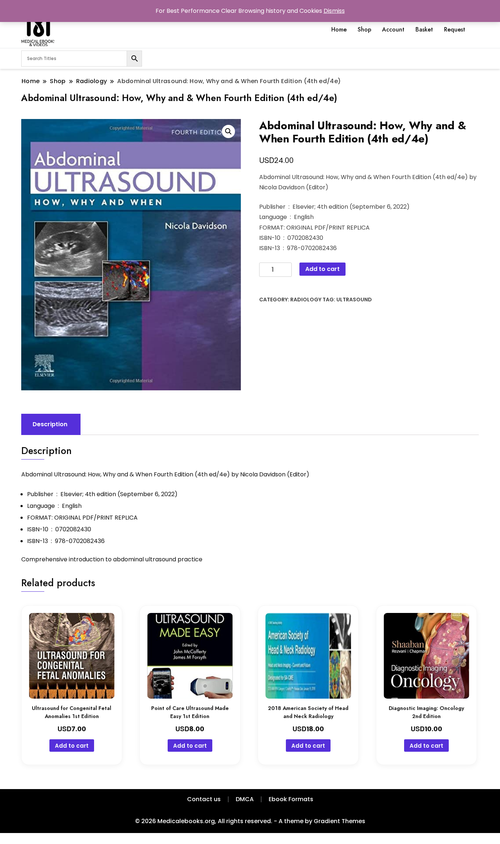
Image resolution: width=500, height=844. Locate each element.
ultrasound (354, 299)
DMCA (245, 799)
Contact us (204, 799)
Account (393, 29)
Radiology (305, 299)
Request (454, 29)
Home (339, 29)
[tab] (50, 424)
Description (50, 424)
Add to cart (322, 269)
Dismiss (334, 11)
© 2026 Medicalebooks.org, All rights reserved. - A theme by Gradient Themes (250, 821)
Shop (364, 29)
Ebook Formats (291, 799)
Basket (424, 29)
